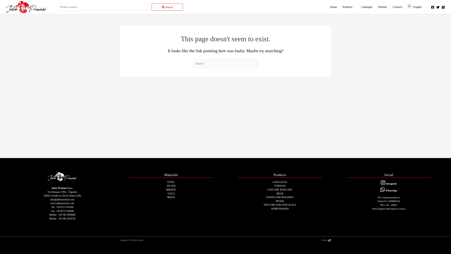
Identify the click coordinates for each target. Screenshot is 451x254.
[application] (354, 7)
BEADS (280, 201)
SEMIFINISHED (280, 208)
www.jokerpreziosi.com (62, 203)
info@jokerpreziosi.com (62, 199)
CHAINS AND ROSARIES (280, 197)
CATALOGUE (280, 182)
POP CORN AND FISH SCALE (280, 204)
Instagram (391, 183)
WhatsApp (391, 190)
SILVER (171, 185)
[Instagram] (443, 7)
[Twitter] (438, 7)
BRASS (171, 197)
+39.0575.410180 (64, 207)
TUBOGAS (280, 185)
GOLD (171, 193)
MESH (279, 193)
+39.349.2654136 (66, 218)
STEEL (171, 182)
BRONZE (171, 189)
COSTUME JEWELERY (279, 189)
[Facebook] (432, 7)
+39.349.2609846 (66, 214)
